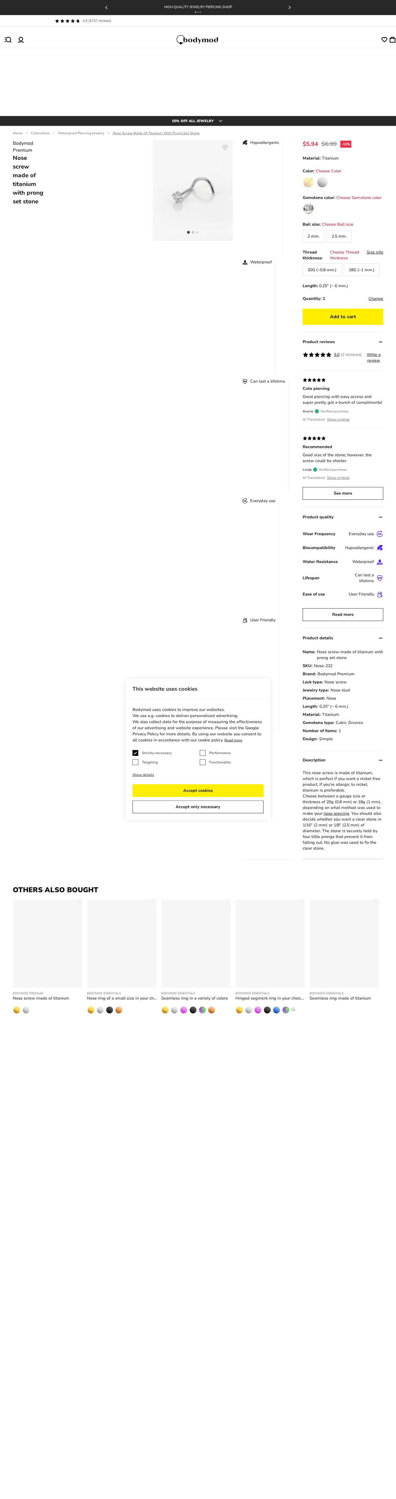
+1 (293, 1008)
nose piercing (336, 813)
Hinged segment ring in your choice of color (270, 998)
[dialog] (198, 749)
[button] (195, 12)
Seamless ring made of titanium (340, 998)
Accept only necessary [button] (198, 807)
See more (343, 493)
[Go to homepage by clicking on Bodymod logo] (203, 40)
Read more (343, 614)
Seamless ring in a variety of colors (194, 998)
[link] (322, 182)
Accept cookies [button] (198, 790)
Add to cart (343, 317)
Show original (338, 419)
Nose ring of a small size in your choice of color (122, 998)
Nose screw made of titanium (41, 998)
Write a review (374, 357)
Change (375, 298)
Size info (375, 252)
